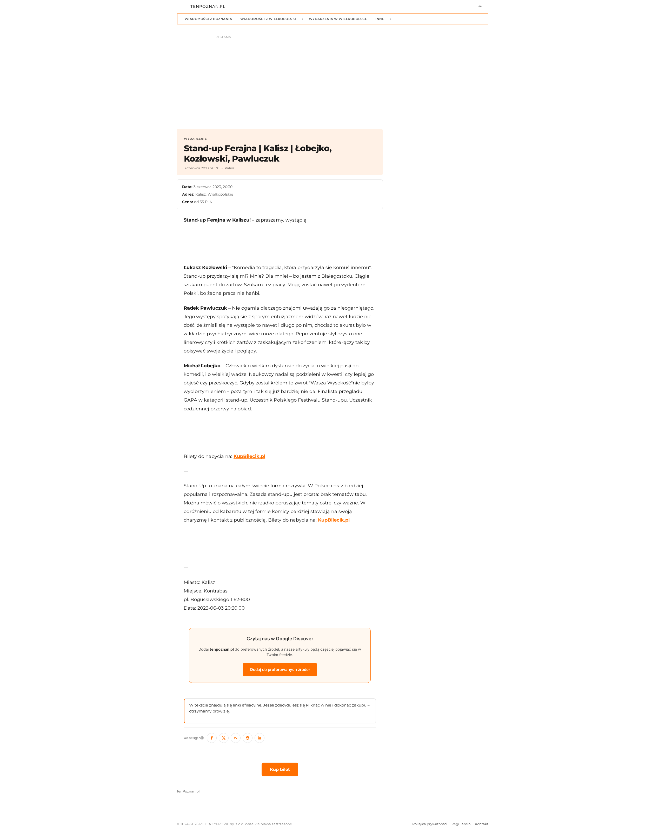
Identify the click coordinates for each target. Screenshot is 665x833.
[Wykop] (236, 738)
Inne (379, 19)
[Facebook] (212, 738)
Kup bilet (280, 769)
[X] (224, 738)
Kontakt (481, 824)
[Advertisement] (279, 243)
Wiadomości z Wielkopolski (268, 19)
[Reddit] (247, 738)
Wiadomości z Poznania (208, 19)
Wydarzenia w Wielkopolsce (338, 19)
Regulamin (461, 824)
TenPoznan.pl (188, 791)
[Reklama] (332, 79)
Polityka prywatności (429, 824)
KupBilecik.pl (249, 456)
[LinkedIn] (259, 738)
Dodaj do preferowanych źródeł (280, 669)
